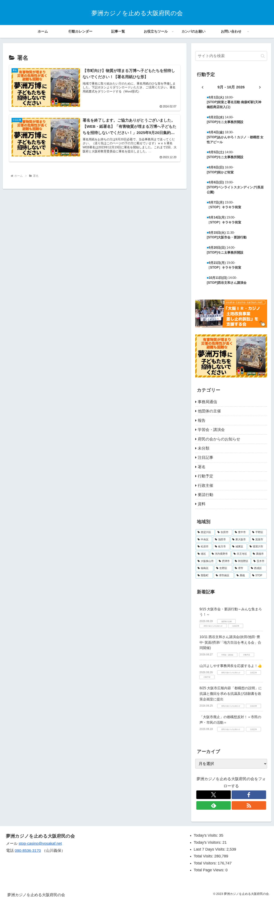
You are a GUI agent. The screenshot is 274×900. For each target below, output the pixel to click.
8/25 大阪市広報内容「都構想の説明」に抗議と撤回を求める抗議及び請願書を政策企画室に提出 (231, 693)
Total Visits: (204, 856)
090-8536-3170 (28, 850)
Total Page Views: (209, 870)
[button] (263, 55)
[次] (260, 87)
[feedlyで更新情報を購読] (213, 805)
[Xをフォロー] (213, 794)
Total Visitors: (206, 863)
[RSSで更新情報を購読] (249, 805)
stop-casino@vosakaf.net (40, 843)
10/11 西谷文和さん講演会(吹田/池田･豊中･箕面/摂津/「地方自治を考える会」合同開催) (230, 642)
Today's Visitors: (208, 842)
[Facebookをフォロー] (249, 794)
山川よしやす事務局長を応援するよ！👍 (231, 666)
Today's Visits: (206, 835)
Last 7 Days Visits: (210, 849)
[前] (202, 87)
